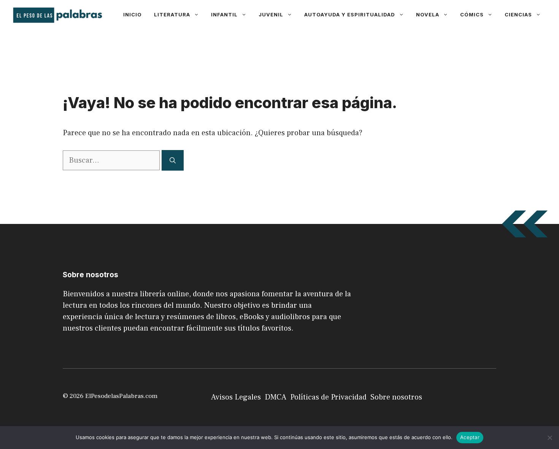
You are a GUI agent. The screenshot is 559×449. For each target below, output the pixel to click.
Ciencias (518, 14)
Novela (427, 14)
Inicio (132, 14)
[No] (549, 437)
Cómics (472, 14)
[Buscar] (173, 160)
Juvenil (271, 14)
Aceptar (470, 437)
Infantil (224, 14)
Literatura (172, 14)
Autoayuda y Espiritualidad (349, 14)
